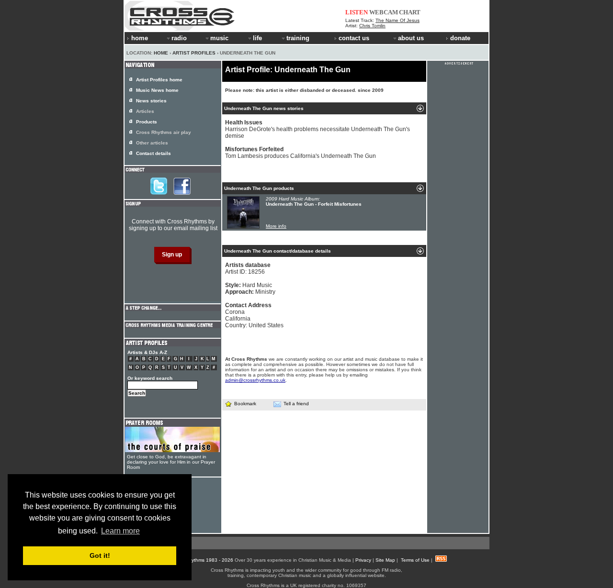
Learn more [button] (120, 531)
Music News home (157, 90)
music (219, 38)
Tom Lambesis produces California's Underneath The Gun (300, 152)
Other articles (152, 142)
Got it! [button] (100, 555)
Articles (145, 111)
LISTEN (356, 12)
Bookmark (245, 403)
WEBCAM (383, 12)
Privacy (363, 560)
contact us (354, 38)
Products (146, 121)
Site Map (385, 560)
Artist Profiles (194, 52)
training (297, 38)
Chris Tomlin (372, 25)
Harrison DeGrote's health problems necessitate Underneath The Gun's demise (317, 129)
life (257, 38)
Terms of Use (415, 560)
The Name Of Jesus (397, 20)
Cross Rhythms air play (163, 132)
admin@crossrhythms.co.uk (255, 380)
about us (411, 38)
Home (161, 52)
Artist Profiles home (159, 79)
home (139, 38)
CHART (409, 12)
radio (179, 38)
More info (276, 226)
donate (460, 38)
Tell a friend (296, 403)
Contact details (153, 153)
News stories (151, 100)
